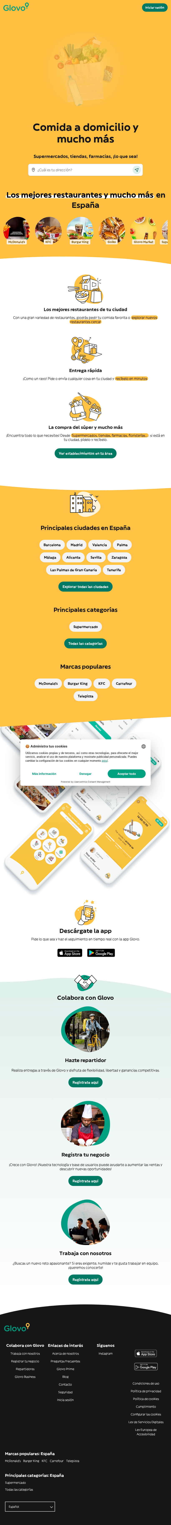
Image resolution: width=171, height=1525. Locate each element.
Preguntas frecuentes (65, 1361)
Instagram (106, 1353)
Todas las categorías (19, 1489)
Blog (65, 1377)
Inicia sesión (65, 1400)
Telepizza (72, 1461)
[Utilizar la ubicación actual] (137, 170)
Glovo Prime (65, 1369)
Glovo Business (25, 1377)
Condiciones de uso (146, 1383)
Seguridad (65, 1392)
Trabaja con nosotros (25, 1353)
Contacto (65, 1384)
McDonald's (13, 1461)
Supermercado (15, 1482)
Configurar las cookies (146, 1414)
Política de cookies (146, 1399)
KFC (44, 1461)
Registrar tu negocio (25, 1361)
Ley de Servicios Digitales (145, 1422)
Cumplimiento (146, 1406)
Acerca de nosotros (65, 1353)
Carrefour (57, 1461)
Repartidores (25, 1369)
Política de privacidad (146, 1391)
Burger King (31, 1461)
